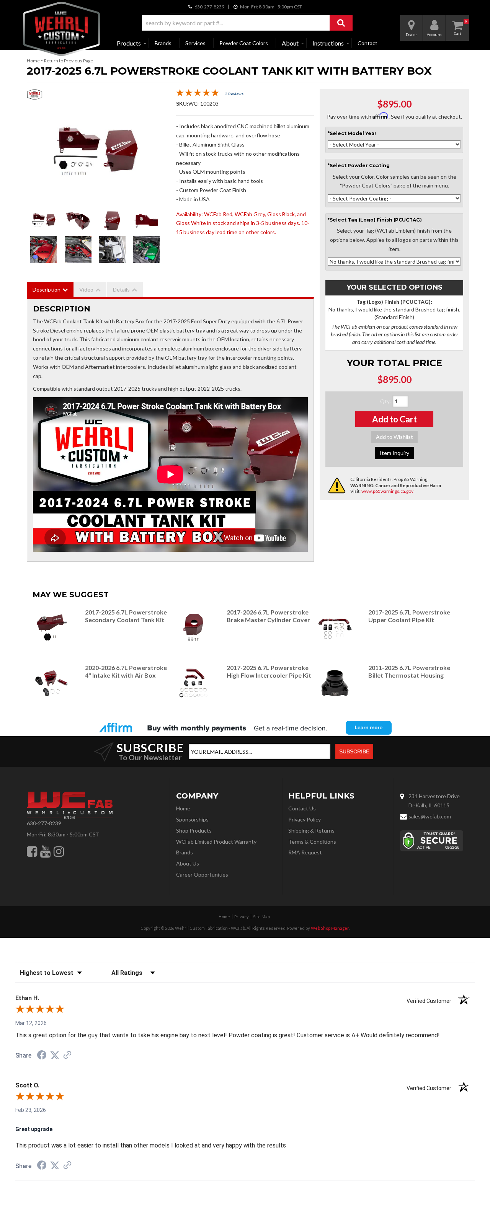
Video (86, 289)
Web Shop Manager (330, 928)
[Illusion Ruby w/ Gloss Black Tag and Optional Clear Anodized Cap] (44, 249)
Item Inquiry (394, 453)
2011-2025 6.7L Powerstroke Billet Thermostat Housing (409, 671)
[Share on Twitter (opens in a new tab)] (54, 1055)
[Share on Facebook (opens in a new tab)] (41, 1056)
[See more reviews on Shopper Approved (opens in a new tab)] (67, 1056)
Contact (367, 43)
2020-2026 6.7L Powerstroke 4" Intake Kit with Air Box (126, 671)
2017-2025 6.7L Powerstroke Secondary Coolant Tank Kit (126, 615)
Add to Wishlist (394, 437)
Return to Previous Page (68, 61)
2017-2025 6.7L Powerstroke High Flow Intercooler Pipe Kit (269, 671)
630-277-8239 (44, 823)
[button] (247, 23)
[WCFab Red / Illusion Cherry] (96, 154)
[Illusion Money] (146, 249)
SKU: (182, 103)
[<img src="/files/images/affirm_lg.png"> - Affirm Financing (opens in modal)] (245, 727)
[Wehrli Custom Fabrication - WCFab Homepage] (61, 29)
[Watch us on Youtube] (45, 851)
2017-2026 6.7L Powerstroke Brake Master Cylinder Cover (268, 615)
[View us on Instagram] (59, 851)
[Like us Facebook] (32, 851)
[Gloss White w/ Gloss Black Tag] (112, 249)
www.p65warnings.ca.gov (387, 491)
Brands (163, 43)
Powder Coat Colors (243, 43)
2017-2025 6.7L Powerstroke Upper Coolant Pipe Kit (409, 615)
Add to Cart (394, 419)
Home (33, 61)
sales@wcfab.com (429, 816)
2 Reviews (234, 93)
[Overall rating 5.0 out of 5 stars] (197, 94)
